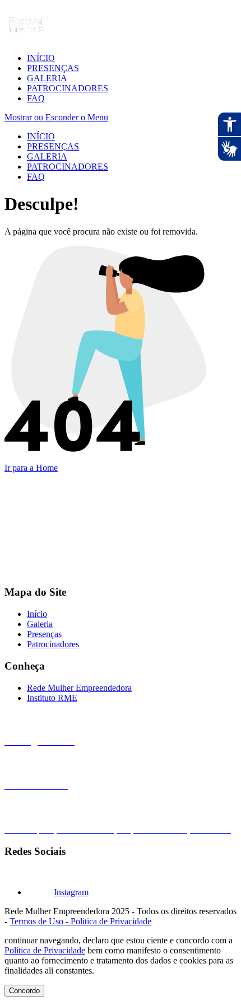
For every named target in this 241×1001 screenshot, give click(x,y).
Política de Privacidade (44, 950)
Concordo (24, 990)
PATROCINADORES (67, 88)
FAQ (36, 98)
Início (37, 614)
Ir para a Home (31, 468)
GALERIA (47, 78)
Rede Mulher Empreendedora (79, 688)
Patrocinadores (53, 644)
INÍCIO (41, 58)
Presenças (44, 634)
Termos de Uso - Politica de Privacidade (80, 921)
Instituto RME (52, 698)
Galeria (40, 624)
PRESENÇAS (53, 68)
